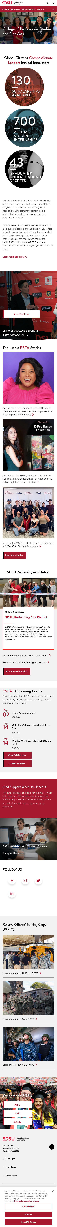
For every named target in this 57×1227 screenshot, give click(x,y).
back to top (51, 1147)
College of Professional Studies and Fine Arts (23, 9)
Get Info (17, 1121)
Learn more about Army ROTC (18, 1019)
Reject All (28, 1214)
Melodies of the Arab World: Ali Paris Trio (31, 726)
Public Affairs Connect (23, 713)
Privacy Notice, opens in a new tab (26, 1201)
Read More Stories (14, 555)
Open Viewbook (21, 313)
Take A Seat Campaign (16, 671)
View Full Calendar (17, 755)
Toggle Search (47, 3)
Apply (17, 1104)
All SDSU (53, 3)
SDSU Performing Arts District (26, 617)
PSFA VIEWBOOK (14, 335)
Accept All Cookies (28, 1222)
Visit (17, 1113)
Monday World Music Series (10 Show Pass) (31, 742)
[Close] (53, 1191)
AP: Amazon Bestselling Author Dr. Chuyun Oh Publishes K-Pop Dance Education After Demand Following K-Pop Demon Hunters (27, 479)
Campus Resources (14, 853)
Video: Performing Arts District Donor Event (25, 655)
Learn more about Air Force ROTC (20, 973)
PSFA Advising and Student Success (25, 846)
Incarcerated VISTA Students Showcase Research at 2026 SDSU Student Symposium (28, 544)
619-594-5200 (8, 1146)
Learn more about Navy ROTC (18, 1064)
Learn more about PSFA (15, 257)
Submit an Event (17, 763)
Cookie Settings (28, 1206)
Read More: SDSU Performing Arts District (24, 662)
